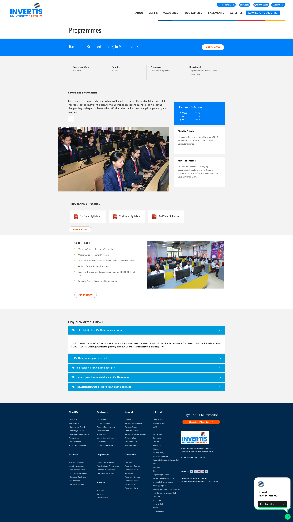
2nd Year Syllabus (129, 216)
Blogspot (156, 467)
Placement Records (132, 477)
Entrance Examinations (106, 427)
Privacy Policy (158, 452)
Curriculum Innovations (78, 473)
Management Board (77, 427)
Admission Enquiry (104, 423)
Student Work (74, 480)
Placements (215, 12)
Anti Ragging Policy (160, 456)
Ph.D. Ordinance (131, 445)
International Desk (226, 5)
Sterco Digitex (213, 481)
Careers (156, 442)
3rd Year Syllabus (168, 216)
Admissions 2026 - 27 (262, 12)
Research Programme (133, 423)
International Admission (106, 438)
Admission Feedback (105, 445)
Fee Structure (102, 420)
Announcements (159, 423)
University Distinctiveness (163, 482)
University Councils (76, 431)
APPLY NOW (213, 47)
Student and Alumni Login (200, 422)
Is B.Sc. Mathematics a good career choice (90, 358)
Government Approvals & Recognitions (79, 436)
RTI (154, 463)
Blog (154, 471)
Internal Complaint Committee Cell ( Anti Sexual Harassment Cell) (166, 491)
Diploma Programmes (105, 473)
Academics (170, 12)
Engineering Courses (161, 474)
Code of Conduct (131, 431)
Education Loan (103, 431)
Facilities (236, 12)
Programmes (192, 12)
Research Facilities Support (135, 434)
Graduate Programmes (106, 469)
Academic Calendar (76, 462)
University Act (158, 511)
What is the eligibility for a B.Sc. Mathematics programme (97, 330)
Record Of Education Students (164, 478)
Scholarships (102, 434)
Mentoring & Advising (77, 477)
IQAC (155, 427)
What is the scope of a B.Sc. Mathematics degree (93, 367)
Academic (101, 490)
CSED (155, 431)
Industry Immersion (76, 466)
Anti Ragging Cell (159, 485)
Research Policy (131, 442)
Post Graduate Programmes (108, 466)
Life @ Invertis (102, 497)
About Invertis (146, 12)
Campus (100, 494)
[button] (272, 504)
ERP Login (244, 5)
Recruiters (129, 473)
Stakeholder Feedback (105, 442)
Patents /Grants (131, 427)
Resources (157, 438)
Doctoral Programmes (105, 462)
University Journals (76, 484)
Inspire (155, 507)
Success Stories (75, 442)
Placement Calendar (133, 466)
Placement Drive (131, 469)
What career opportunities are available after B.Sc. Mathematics (100, 377)
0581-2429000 (199, 457)
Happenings (157, 434)
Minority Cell (158, 504)
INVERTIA (157, 445)
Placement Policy (131, 480)
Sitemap (156, 449)
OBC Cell (156, 496)
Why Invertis (74, 423)
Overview (73, 420)
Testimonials (130, 484)
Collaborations (131, 438)
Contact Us (157, 420)
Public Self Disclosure (77, 445)
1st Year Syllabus (90, 216)
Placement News (131, 488)
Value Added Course (77, 469)
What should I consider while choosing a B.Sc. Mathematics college (101, 386)
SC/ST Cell (157, 500)
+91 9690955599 (187, 457)
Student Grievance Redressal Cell (166, 460)
